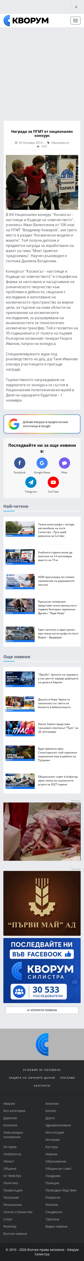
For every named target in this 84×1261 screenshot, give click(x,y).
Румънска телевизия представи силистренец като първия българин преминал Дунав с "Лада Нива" (57, 607)
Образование (60, 142)
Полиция (52, 1183)
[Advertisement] (42, 72)
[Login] (76, 7)
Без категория (14, 1111)
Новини (51, 1154)
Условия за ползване (42, 1069)
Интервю (52, 1139)
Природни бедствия (60, 1190)
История (10, 1147)
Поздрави (52, 1176)
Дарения (10, 1118)
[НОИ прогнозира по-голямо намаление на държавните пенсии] (20, 581)
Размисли (52, 1197)
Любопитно (12, 1154)
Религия (51, 1205)
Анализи (52, 1103)
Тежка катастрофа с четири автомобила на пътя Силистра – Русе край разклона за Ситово (56, 529)
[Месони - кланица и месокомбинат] (42, 859)
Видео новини (56, 1226)
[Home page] (26, 20)
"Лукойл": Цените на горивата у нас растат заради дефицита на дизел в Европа (58, 678)
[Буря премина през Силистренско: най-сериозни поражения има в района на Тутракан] (20, 753)
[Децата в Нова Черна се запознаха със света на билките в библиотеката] (20, 703)
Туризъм (52, 1219)
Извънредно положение (13, 1134)
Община (9, 1168)
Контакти (42, 1085)
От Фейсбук (12, 1176)
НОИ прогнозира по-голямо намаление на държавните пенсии (56, 580)
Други (50, 1118)
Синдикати (53, 1212)
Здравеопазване (58, 1125)
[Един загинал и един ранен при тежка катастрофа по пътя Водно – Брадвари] (20, 634)
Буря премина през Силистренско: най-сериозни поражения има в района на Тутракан (57, 754)
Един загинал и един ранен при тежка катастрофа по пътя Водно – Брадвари (58, 633)
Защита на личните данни (32, 1077)
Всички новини (15, 1233)
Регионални (12, 1205)
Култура (51, 1147)
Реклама (67, 1077)
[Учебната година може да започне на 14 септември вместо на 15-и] (20, 556)
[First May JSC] (42, 903)
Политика (10, 1183)
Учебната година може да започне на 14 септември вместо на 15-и (55, 555)
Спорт (8, 1219)
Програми (11, 1197)
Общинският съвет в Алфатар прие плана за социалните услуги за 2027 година (58, 780)
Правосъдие (12, 1190)
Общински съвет (58, 1168)
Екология (10, 1125)
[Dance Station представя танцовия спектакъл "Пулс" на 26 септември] (20, 728)
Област (8, 1161)
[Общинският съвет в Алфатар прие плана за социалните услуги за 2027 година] (20, 781)
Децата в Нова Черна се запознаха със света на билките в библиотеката (54, 703)
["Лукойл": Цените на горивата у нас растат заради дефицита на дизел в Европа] (20, 679)
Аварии (9, 1103)
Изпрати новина (43, 1010)
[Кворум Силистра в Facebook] (42, 970)
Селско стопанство (17, 1212)
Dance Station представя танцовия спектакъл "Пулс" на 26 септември (58, 727)
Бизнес (50, 1111)
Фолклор (10, 1226)
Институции (54, 1132)
